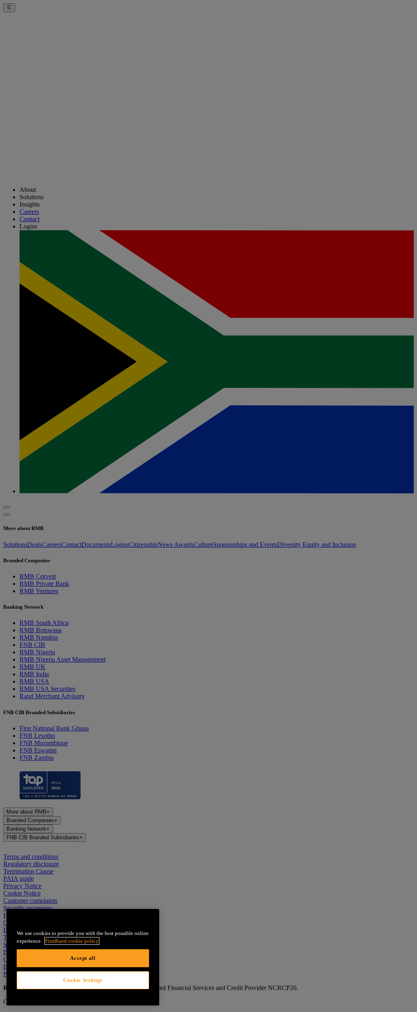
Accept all (83, 958)
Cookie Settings (83, 980)
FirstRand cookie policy (72, 941)
